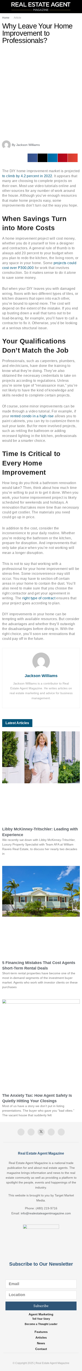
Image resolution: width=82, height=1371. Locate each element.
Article (17, 17)
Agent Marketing (41, 1314)
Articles (41, 1337)
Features (41, 1332)
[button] (32, 158)
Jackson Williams (41, 676)
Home (5, 17)
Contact (41, 1349)
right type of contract (39, 598)
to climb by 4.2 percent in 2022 (27, 176)
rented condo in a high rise (32, 416)
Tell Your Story (41, 1318)
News (41, 1343)
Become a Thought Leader (41, 1324)
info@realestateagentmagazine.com (46, 1213)
